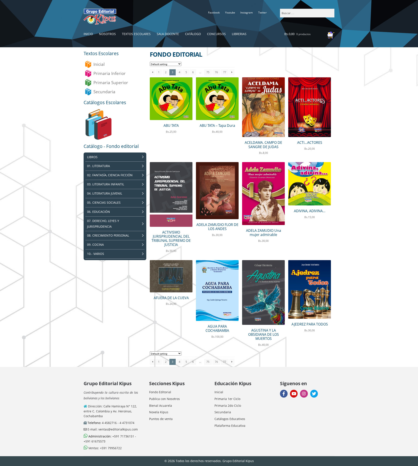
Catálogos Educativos (229, 419)
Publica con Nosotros (164, 399)
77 (224, 72)
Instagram (246, 12)
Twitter (262, 12)
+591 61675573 (94, 441)
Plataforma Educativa (229, 426)
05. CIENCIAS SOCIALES (104, 202)
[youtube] (294, 393)
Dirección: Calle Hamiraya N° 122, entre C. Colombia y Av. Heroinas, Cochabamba (110, 411)
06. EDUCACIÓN (98, 212)
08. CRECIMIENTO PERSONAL (108, 235)
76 (216, 72)
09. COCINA (95, 244)
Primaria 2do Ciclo (227, 405)
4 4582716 (109, 423)
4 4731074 (127, 423)
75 (207, 72)
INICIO (88, 34)
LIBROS (92, 157)
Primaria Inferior (109, 73)
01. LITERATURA (98, 166)
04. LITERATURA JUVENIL (104, 193)
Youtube (230, 12)
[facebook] (284, 393)
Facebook (214, 12)
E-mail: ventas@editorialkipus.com (112, 429)
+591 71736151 (123, 436)
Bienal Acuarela (160, 405)
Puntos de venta (161, 419)
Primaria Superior (110, 82)
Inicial (99, 64)
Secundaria (104, 92)
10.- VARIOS (95, 254)
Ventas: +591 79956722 (105, 448)
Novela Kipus (158, 412)
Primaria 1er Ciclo (227, 399)
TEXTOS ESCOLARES (136, 34)
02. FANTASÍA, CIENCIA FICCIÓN (110, 175)
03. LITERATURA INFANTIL (105, 184)
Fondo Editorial (160, 392)
